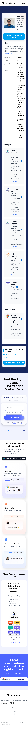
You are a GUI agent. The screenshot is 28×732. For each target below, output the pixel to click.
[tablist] (14, 399)
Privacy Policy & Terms (14, 726)
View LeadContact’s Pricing (13, 642)
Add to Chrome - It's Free (15, 458)
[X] (13, 703)
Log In (24, 3)
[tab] (8, 397)
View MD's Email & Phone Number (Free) (14, 36)
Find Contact (15, 417)
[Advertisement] (15, 9)
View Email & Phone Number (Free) (14, 362)
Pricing (14, 714)
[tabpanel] (14, 415)
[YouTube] (11, 703)
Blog (14, 711)
